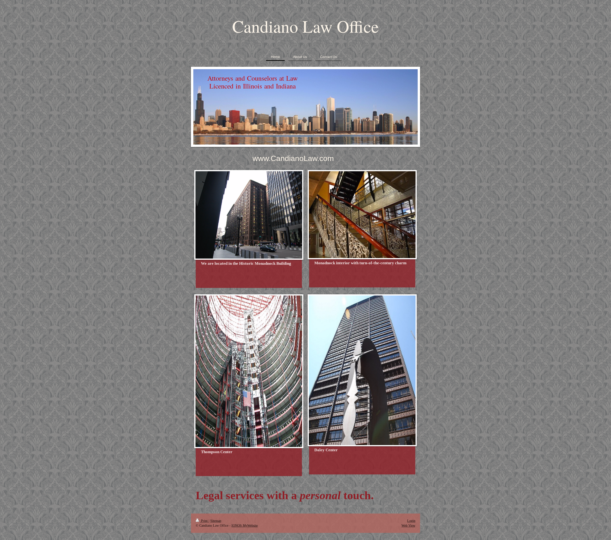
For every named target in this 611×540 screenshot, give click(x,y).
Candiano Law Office (305, 26)
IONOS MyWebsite (245, 525)
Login (411, 521)
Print (204, 521)
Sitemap (215, 521)
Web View (408, 525)
